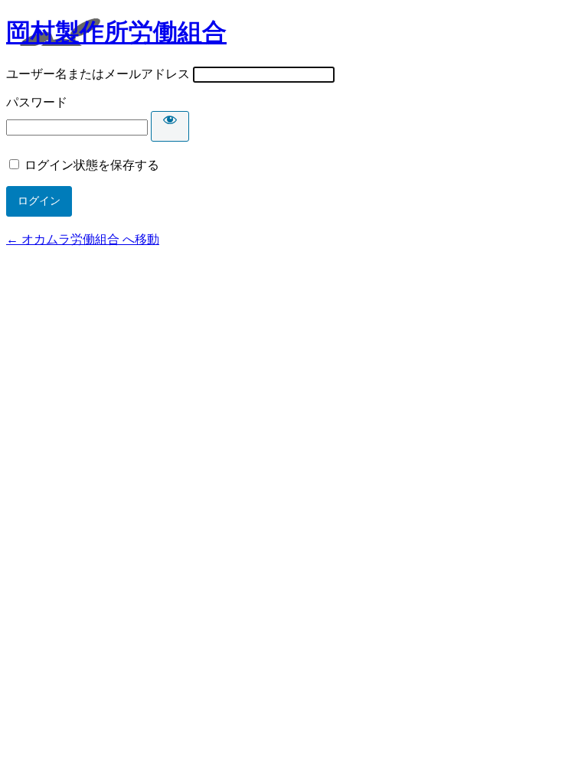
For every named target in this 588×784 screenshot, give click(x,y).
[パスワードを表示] (170, 126)
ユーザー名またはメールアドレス (98, 73)
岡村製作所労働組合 (116, 32)
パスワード (36, 102)
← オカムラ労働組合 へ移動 (82, 239)
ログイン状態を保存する (91, 165)
